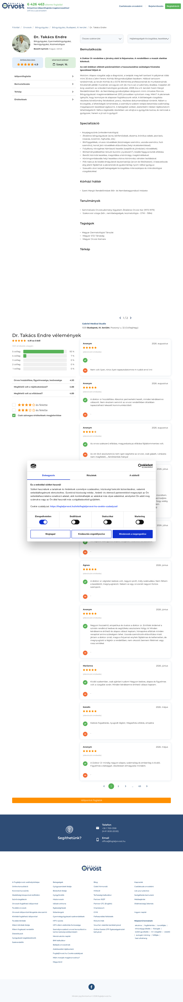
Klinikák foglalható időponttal (24, 916)
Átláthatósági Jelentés (143, 904)
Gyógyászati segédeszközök (24, 938)
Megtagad (50, 534)
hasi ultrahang (141, 938)
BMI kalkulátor (59, 940)
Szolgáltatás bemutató (144, 895)
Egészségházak (59, 908)
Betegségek (58, 882)
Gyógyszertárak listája (62, 886)
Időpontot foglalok (91, 800)
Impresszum (99, 908)
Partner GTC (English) (103, 904)
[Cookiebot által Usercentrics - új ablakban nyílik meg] (140, 466)
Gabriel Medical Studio (94, 323)
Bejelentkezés (156, 6)
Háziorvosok (58, 899)
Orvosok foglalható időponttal (25, 904)
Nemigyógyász (41, 44)
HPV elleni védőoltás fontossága (67, 925)
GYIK (96, 912)
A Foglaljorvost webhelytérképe (25, 882)
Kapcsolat (138, 882)
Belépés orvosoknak (61, 945)
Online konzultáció (20, 886)
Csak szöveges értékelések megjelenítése (39, 415)
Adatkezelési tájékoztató (63, 949)
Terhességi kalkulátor (103, 895)
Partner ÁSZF (99, 899)
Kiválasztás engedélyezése (91, 534)
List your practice (141, 891)
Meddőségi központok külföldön (26, 895)
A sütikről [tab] (134, 475)
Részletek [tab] (92, 475)
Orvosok (27, 27)
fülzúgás (156, 929)
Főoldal (16, 27)
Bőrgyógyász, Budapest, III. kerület (69, 27)
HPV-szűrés (58, 921)
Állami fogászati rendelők (23, 929)
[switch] (75, 522)
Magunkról (57, 962)
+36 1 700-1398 (109, 828)
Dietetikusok (17, 934)
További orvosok (19, 908)
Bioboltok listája (60, 891)
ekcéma (138, 925)
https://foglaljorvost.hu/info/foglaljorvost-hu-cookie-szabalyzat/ (84, 506)
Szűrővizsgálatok (19, 899)
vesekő (167, 932)
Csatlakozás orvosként (130, 6)
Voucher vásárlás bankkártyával (107, 925)
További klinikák (19, 921)
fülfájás (156, 935)
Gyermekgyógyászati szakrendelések (68, 916)
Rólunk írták (99, 921)
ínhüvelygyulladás (142, 929)
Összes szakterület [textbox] (91, 38)
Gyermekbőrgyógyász (59, 41)
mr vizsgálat (156, 932)
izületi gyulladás (142, 932)
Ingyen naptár (140, 912)
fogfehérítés (149, 925)
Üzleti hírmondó (101, 886)
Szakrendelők (18, 942)
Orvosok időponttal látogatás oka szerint (29, 912)
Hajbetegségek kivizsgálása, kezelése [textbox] (148, 38)
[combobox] (101, 39)
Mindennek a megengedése (132, 534)
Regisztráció (173, 6)
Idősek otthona (59, 904)
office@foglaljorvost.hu (113, 841)
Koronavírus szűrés (20, 891)
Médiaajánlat (139, 899)
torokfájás (161, 925)
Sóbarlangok (58, 912)
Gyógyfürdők (58, 895)
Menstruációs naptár (62, 936)
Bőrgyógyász (41, 27)
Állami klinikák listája (21, 925)
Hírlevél (97, 891)
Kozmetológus (57, 44)
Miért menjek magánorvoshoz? (66, 958)
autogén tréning (143, 935)
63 (140, 786)
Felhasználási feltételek (103, 916)
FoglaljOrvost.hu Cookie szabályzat (68, 953)
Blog (96, 882)
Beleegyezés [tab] (48, 475)
